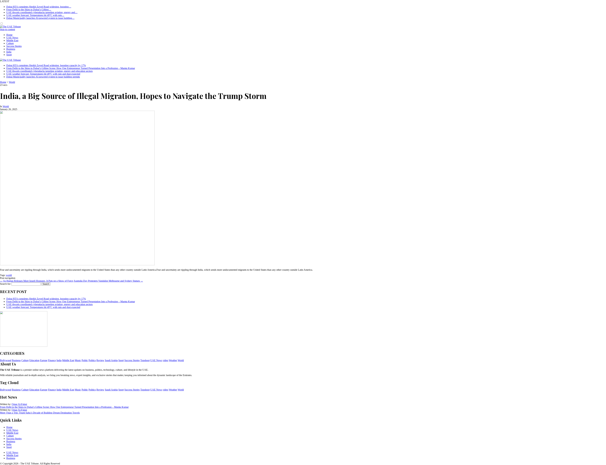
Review (100, 360)
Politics (92, 360)
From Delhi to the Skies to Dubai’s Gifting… (28, 9)
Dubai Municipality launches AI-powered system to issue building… (40, 18)
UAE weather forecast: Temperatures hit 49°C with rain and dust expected (43, 74)
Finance (52, 360)
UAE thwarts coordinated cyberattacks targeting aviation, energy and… (41, 12)
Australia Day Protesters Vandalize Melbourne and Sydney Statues (108, 281)
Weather (173, 360)
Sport (9, 54)
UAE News (12, 37)
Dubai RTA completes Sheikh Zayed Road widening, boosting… (38, 6)
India (8, 51)
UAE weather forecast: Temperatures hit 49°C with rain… (35, 15)
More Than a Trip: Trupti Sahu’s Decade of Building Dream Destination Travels (40, 412)
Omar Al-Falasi (19, 404)
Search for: (5, 284)
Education (34, 360)
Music (78, 360)
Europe (43, 360)
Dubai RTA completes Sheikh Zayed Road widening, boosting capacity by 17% (46, 65)
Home (9, 34)
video (165, 360)
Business (10, 49)
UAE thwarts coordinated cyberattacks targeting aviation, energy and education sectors (49, 71)
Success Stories (14, 46)
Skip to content (7, 29)
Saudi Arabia (111, 360)
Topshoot (145, 360)
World (12, 82)
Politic (85, 360)
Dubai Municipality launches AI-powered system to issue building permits (43, 76)
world (9, 275)
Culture (10, 43)
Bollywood (5, 360)
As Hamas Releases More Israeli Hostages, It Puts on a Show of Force (36, 281)
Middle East (12, 40)
